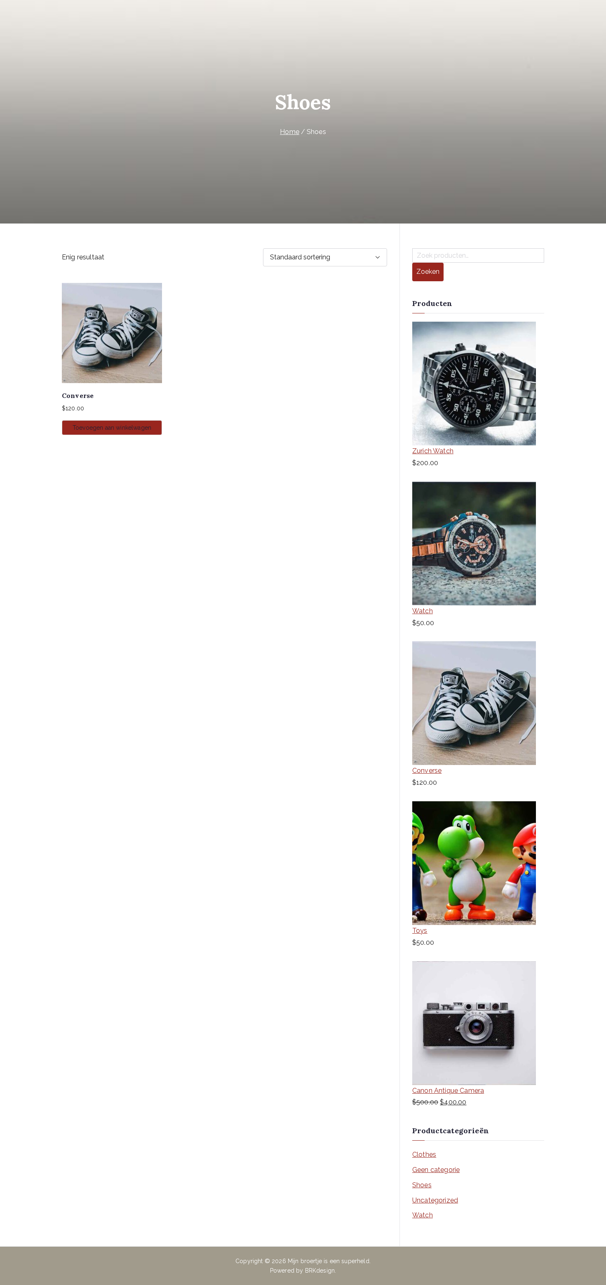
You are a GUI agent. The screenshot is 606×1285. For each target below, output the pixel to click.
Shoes (422, 1185)
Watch (422, 1215)
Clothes (424, 1154)
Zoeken (427, 271)
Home (289, 132)
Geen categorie (436, 1170)
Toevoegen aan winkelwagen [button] (112, 427)
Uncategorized (435, 1200)
